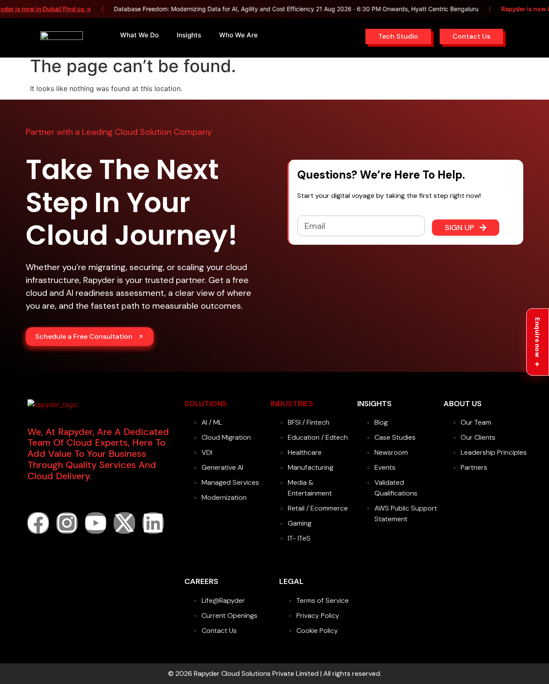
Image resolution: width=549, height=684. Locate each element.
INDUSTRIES (292, 403)
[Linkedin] (153, 523)
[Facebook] (38, 523)
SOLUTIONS (205, 403)
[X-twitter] (124, 523)
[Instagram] (67, 523)
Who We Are (238, 35)
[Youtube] (95, 523)
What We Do (139, 35)
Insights (189, 35)
